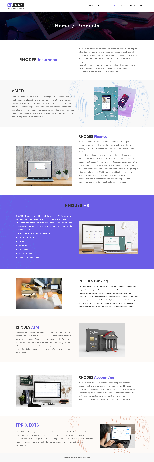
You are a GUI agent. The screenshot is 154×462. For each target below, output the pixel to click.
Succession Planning (27, 253)
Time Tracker (24, 249)
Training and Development (29, 257)
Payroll (21, 241)
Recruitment (23, 245)
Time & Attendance (26, 237)
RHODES (81, 457)
